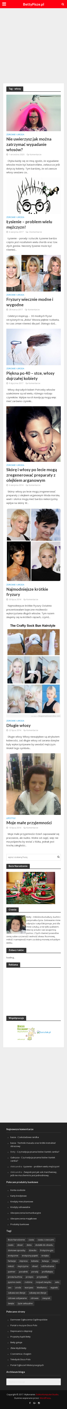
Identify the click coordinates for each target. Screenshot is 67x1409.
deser (20, 1245)
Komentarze (35, 154)
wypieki (54, 1287)
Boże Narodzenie (16, 1239)
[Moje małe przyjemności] (33, 783)
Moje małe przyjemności (29, 822)
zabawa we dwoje (16, 1292)
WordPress (45, 1398)
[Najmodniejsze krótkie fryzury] (33, 544)
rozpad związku (43, 1282)
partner (11, 1271)
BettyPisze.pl (33, 4)
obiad (35, 1266)
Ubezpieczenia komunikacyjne (25, 1212)
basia (13, 1137)
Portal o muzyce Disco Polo (23, 1325)
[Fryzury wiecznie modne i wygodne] (33, 272)
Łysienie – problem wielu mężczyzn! (29, 224)
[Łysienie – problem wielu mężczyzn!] (33, 195)
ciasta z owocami (46, 1239)
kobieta (34, 1261)
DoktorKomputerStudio (47, 1394)
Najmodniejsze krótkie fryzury (27, 592)
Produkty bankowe (19, 1224)
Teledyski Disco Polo (20, 1359)
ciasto (10, 1245)
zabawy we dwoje (37, 1292)
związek (46, 1298)
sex (9, 1287)
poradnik (23, 1271)
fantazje (12, 1261)
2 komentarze (35, 232)
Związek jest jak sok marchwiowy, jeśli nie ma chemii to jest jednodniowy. (33, 1174)
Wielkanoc (42, 1287)
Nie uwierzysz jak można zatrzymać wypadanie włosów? (28, 144)
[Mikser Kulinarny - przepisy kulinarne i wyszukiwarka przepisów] (26, 1032)
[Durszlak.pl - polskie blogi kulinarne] (44, 1032)
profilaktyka (47, 1271)
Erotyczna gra (46, 1250)
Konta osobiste (17, 1190)
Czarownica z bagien (20, 1353)
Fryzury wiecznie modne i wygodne (29, 302)
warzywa (29, 1287)
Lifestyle (11, 818)
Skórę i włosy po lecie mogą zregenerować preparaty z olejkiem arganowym (31, 475)
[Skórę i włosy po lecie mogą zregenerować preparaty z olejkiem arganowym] (33, 433)
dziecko (32, 1250)
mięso (55, 1261)
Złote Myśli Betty (18, 1348)
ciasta (31, 1239)
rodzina (28, 1282)
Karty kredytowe (18, 1195)
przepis (29, 1277)
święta (11, 1303)
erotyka (45, 1255)
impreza (23, 1261)
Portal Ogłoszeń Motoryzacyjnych (27, 1365)
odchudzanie (47, 1266)
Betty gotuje (16, 1342)
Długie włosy (18, 725)
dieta (29, 1245)
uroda (18, 1287)
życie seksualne (25, 1303)
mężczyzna (23, 1266)
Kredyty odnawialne (20, 1207)
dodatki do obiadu (44, 1245)
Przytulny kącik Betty (20, 1336)
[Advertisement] (33, 45)
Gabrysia (15, 1157)
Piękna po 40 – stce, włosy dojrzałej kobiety (30, 376)
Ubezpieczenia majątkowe (23, 1218)
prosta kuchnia (15, 1277)
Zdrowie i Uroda (15, 135)
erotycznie (13, 1255)
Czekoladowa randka (28, 1137)
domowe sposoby (16, 1250)
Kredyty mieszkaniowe (21, 1201)
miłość (11, 1266)
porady (34, 1271)
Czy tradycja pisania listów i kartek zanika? (38, 1151)
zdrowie (35, 1298)
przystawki (42, 1277)
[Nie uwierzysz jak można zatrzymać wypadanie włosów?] (33, 112)
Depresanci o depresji (21, 1331)
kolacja (45, 1261)
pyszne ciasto (14, 1282)
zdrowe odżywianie (17, 1298)
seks (57, 1282)
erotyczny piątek (30, 1255)
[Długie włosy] (33, 669)
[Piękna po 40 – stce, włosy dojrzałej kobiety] (33, 346)
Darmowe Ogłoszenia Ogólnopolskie (28, 1319)
